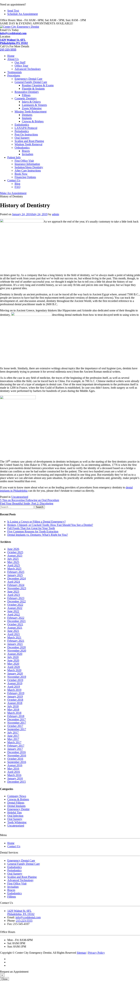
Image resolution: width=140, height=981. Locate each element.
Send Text (13, 10)
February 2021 (15, 640)
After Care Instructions (28, 170)
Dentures (27, 114)
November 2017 (16, 722)
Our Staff (20, 62)
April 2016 (13, 771)
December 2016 (16, 752)
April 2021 (13, 634)
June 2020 (13, 660)
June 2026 (13, 549)
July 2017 (13, 732)
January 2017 (15, 748)
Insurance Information (27, 164)
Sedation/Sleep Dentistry (29, 167)
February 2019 (15, 693)
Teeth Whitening (16, 822)
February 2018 (15, 716)
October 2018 (15, 699)
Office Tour (21, 65)
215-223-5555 (24, 920)
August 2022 (14, 608)
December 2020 (16, 647)
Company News (16, 796)
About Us (13, 59)
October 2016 (15, 758)
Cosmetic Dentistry (26, 98)
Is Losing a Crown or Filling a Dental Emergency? (36, 521)
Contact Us (13, 180)
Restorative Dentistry (27, 91)
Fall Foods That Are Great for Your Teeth (31, 528)
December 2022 (16, 601)
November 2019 (16, 676)
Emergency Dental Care (28, 78)
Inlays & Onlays (31, 101)
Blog (17, 183)
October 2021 (15, 624)
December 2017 (16, 719)
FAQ (17, 186)
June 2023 (13, 591)
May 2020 (13, 663)
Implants (27, 118)
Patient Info (14, 157)
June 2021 (13, 630)
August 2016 (14, 765)
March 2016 (14, 775)
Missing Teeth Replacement (30, 111)
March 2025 (14, 568)
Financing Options (25, 177)
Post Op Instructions (26, 134)
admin (55, 214)
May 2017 (13, 739)
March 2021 (14, 637)
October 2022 (15, 604)
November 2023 (16, 588)
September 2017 (16, 729)
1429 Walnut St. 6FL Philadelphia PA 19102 (14, 41)
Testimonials (14, 72)
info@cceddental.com (13, 33)
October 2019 (15, 680)
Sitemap (81, 952)
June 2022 (13, 611)
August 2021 (14, 627)
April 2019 (13, 686)
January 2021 (15, 644)
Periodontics (22, 131)
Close (4, 979)
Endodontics (22, 124)
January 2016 (15, 778)
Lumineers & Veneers (34, 105)
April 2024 (13, 581)
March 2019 (14, 689)
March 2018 (14, 712)
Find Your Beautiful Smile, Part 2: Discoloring (26, 503)
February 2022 (15, 617)
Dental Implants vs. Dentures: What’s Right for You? (37, 534)
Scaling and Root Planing (29, 141)
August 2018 (14, 703)
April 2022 (13, 614)
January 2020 (15, 673)
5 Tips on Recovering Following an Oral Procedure (29, 500)
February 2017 (15, 745)
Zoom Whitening (32, 108)
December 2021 (16, 621)
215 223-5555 (8, 49)
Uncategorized (19, 496)
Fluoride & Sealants (33, 88)
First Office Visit (24, 160)
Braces (26, 150)
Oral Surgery (22, 137)
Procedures (13, 75)
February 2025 (15, 571)
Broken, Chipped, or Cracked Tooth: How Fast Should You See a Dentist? (50, 524)
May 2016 (13, 768)
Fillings (26, 95)
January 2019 (15, 696)
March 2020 (14, 670)
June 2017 (13, 735)
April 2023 (13, 594)
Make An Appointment (13, 193)
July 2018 (13, 706)
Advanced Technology (28, 68)
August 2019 (14, 683)
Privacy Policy (96, 952)
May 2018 (13, 709)
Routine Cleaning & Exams (38, 85)
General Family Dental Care (31, 82)
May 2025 (13, 562)
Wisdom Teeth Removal (28, 144)
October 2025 (15, 552)
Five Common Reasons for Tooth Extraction (32, 531)
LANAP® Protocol (26, 127)
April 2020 (13, 667)
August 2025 (14, 555)
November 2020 (16, 650)
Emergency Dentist (18, 809)
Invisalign (27, 154)
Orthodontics (22, 147)
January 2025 (15, 575)
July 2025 (13, 558)
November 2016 (16, 755)
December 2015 (16, 781)
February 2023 (15, 598)
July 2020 (13, 657)
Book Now (21, 173)
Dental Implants (16, 805)
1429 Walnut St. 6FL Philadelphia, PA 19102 (20, 912)
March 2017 (14, 742)
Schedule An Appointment (22, 13)
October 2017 (15, 726)
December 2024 (16, 578)
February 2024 (15, 585)
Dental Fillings (15, 802)
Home (10, 55)
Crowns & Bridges (33, 121)
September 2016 (16, 762)
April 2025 (13, 565)
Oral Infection (15, 815)
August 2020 (14, 653)
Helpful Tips (14, 812)
